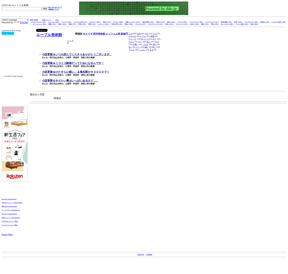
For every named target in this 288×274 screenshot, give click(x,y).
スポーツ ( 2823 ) (95, 22)
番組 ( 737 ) (73, 24)
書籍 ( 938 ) (52, 24)
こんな (142, 50)
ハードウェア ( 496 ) (196, 22)
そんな (131, 50)
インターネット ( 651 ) (38, 22)
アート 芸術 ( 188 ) (242, 24)
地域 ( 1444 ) (129, 24)
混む (155, 44)
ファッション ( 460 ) (40, 24)
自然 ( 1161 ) (169, 24)
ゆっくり (145, 39)
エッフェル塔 (113, 33)
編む (146, 47)
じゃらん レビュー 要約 (10, 225)
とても (143, 36)
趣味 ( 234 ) (205, 24)
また (154, 39)
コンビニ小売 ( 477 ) (81, 22)
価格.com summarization (9, 206)
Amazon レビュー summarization (12, 202)
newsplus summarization (9, 199)
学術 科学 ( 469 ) (117, 24)
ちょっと (132, 39)
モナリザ (88, 33)
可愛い (136, 44)
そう (140, 42)
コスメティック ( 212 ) (155, 24)
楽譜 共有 (141, 254)
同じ (154, 47)
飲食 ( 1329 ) (160, 22)
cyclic (57, 20)
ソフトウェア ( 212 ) (212, 22)
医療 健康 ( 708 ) (226, 22)
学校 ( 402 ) (215, 24)
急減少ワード (46, 20)
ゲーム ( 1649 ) (118, 22)
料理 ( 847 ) (82, 24)
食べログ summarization (9, 214)
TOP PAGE (8, 33)
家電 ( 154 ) (92, 24)
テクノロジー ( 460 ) (251, 22)
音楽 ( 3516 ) (171, 22)
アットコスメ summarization (11, 210)
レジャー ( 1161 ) (104, 24)
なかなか (132, 36)
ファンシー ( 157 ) (182, 24)
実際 (152, 36)
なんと (131, 42)
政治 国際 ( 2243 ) (148, 22)
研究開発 (149, 254)
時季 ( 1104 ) (238, 22)
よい (138, 47)
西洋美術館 (99, 33)
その (146, 33)
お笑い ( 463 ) (194, 24)
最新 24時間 (34, 20)
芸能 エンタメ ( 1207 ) (133, 22)
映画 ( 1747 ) (107, 22)
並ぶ (148, 42)
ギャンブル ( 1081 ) (227, 24)
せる (157, 42)
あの (139, 33)
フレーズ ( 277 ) (140, 24)
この (130, 33)
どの (155, 33)
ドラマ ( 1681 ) (182, 22)
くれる (145, 44)
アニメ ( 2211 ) (67, 22)
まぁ (151, 50)
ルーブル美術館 (49, 35)
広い (130, 47)
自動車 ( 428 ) (265, 22)
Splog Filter (7, 234)
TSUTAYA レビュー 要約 (10, 221)
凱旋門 (124, 33)
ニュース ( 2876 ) (54, 22)
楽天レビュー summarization (11, 217)
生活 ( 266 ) (254, 24)
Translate (24, 22)
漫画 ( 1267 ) (62, 24)
